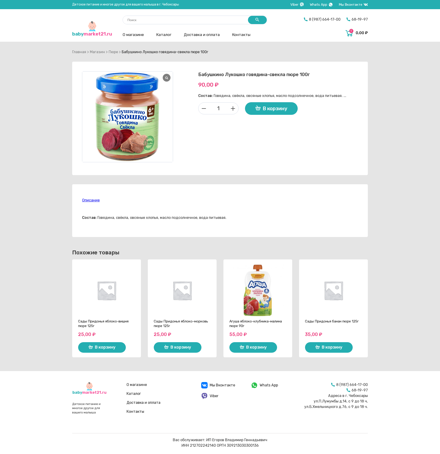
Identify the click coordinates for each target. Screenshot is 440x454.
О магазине (133, 34)
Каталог (163, 34)
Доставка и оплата (202, 34)
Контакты (241, 34)
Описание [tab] (91, 200)
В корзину (275, 108)
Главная (79, 52)
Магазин (97, 52)
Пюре (113, 52)
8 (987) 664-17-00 (325, 19)
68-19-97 (360, 19)
